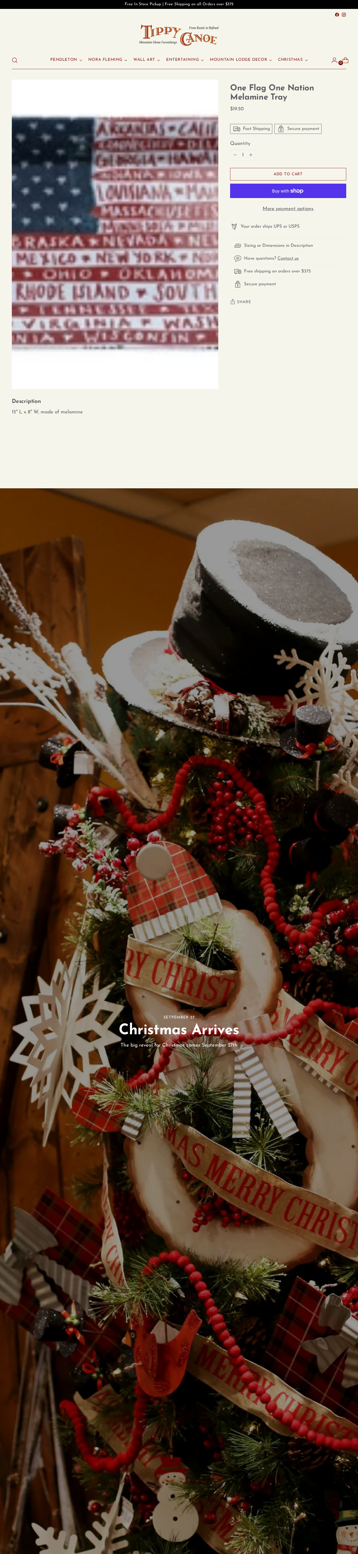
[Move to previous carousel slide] (329, 460)
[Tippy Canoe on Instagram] (343, 14)
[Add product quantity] (235, 155)
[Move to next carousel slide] (341, 459)
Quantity (240, 143)
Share (244, 302)
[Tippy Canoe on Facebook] (337, 14)
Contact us (288, 258)
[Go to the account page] (332, 60)
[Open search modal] (14, 60)
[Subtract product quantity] (251, 155)
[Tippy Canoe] (179, 34)
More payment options (288, 208)
